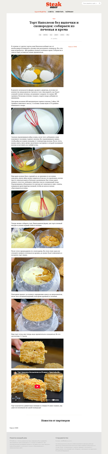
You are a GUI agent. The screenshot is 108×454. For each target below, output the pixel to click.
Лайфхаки (69, 12)
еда (51, 34)
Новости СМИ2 (72, 47)
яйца (68, 34)
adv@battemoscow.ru (66, 441)
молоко (62, 34)
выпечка (45, 34)
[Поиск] (99, 3)
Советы (51, 12)
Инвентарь (59, 12)
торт (40, 34)
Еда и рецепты (40, 12)
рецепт (56, 34)
